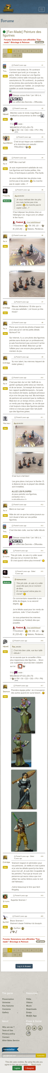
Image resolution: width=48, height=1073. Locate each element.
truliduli (6, 423)
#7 (42, 302)
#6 (42, 235)
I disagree (29, 1068)
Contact (5, 1037)
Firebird (6, 196)
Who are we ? (8, 1027)
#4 (42, 158)
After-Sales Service (10, 1040)
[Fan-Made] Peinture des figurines (22, 33)
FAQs (28, 999)
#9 (42, 357)
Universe (6, 1002)
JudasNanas (7, 143)
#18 (42, 856)
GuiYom (6, 922)
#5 (42, 190)
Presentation (8, 999)
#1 (42, 65)
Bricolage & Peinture (20, 42)
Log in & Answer (24, 966)
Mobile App (31, 1015)
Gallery (5, 1012)
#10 (42, 377)
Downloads (31, 1009)
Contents (6, 1009)
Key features (8, 1005)
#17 (42, 685)
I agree (17, 1068)
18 (15, 55)
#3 (42, 137)
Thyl (5, 71)
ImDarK (6, 114)
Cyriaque (6, 308)
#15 (42, 571)
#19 (42, 895)
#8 (42, 322)
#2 (42, 108)
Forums (7, 39)
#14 (42, 551)
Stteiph (6, 557)
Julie (5, 164)
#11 (42, 417)
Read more (36, 1064)
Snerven (6, 692)
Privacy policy (8, 1033)
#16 (42, 641)
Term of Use (7, 1030)
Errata (29, 1012)
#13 (42, 525)
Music (29, 1005)
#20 (42, 916)
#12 (42, 504)
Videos (29, 1002)
